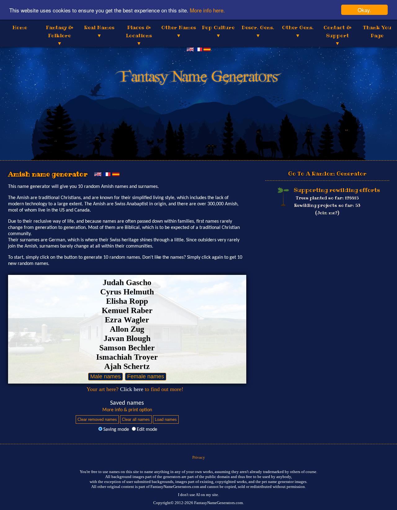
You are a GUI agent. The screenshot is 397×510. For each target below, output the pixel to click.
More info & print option (127, 410)
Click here (131, 389)
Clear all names (136, 419)
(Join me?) (327, 213)
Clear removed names (97, 419)
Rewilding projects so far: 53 (327, 205)
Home (19, 27)
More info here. (207, 10)
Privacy (198, 457)
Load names (166, 419)
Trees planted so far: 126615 (327, 198)
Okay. (364, 10)
